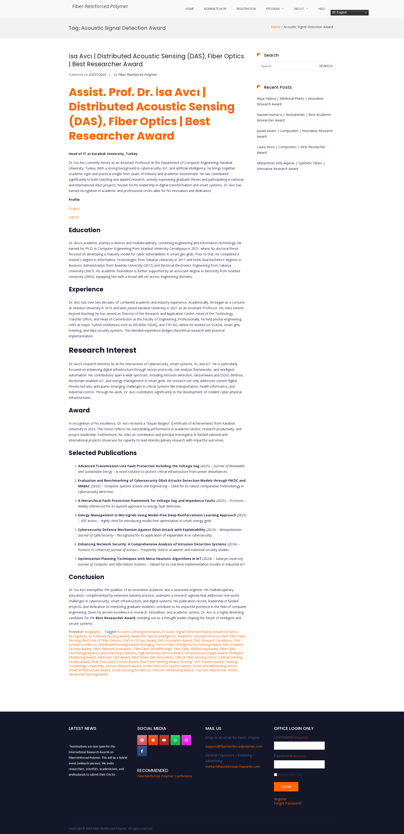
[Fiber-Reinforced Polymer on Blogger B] (153, 740)
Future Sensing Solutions (117, 653)
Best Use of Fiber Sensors (102, 640)
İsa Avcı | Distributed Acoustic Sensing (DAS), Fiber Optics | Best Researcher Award (156, 60)
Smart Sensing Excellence (131, 670)
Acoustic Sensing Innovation (139, 631)
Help (321, 9)
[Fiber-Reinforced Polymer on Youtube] (164, 740)
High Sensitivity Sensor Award (160, 653)
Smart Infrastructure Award (89, 670)
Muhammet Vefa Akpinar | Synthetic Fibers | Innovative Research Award (291, 166)
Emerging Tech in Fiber (157, 644)
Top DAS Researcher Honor (216, 670)
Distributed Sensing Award (118, 644)
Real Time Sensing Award (159, 661)
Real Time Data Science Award (115, 661)
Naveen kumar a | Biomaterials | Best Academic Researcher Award (294, 117)
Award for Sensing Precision (198, 636)
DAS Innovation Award (175, 640)
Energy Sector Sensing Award (199, 644)
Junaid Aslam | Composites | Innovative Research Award (295, 134)
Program (273, 9)
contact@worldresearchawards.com (233, 766)
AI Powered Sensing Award (109, 636)
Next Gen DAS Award (114, 657)
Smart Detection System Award (167, 666)
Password (290, 755)
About (299, 9)
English (341, 12)
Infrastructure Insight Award (206, 653)
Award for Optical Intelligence (153, 636)
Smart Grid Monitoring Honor (214, 666)
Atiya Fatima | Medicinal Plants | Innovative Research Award (290, 101)
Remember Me (290, 774)
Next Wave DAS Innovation (152, 657)
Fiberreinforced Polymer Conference (164, 776)
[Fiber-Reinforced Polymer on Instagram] (186, 740)
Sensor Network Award (123, 666)
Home (190, 9)
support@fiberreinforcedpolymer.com (234, 746)
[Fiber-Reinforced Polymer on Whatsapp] (175, 740)
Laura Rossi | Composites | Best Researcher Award (291, 150)
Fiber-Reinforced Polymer (100, 6)
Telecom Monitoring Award (172, 670)
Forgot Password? (288, 803)
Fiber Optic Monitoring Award (195, 649)
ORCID (74, 217)
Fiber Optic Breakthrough (152, 649)
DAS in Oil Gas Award (140, 640)
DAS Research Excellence (213, 640)
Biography (92, 631)
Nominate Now (215, 9)
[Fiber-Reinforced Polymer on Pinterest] (142, 740)
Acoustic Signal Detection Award (186, 631)
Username (291, 737)
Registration (246, 9)
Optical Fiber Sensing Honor (196, 657)
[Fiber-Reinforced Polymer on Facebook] (142, 751)
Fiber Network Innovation (112, 649)
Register (280, 799)
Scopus (74, 208)
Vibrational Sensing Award (88, 674)
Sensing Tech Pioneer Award (202, 661)
